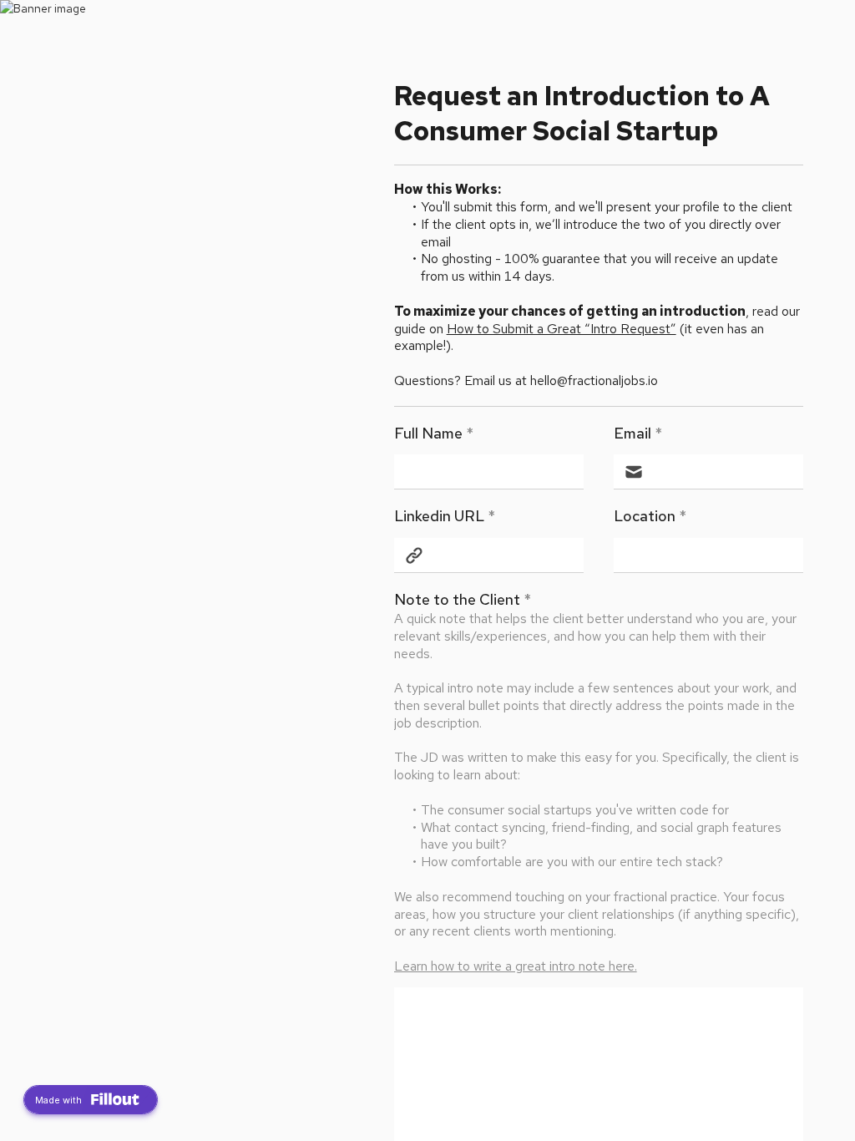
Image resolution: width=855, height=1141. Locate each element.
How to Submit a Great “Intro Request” (561, 328)
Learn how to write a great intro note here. (515, 966)
